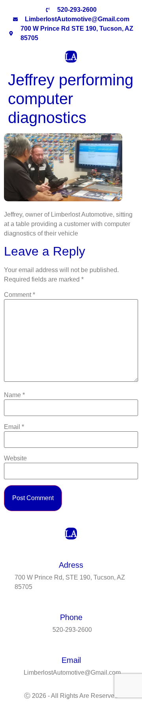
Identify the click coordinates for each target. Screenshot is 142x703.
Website (15, 458)
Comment (19, 295)
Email (14, 427)
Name (14, 395)
